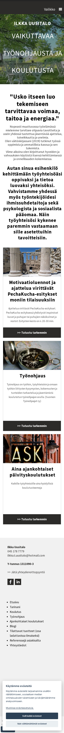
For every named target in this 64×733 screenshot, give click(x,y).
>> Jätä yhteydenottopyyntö (26, 572)
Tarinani (15, 607)
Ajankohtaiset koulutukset (27, 621)
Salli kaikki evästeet (32, 716)
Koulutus (15, 612)
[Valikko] (59, 9)
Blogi (13, 626)
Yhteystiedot (18, 645)
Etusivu (14, 602)
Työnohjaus (17, 616)
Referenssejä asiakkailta (25, 640)
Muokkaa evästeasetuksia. (20, 708)
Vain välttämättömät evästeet (32, 723)
